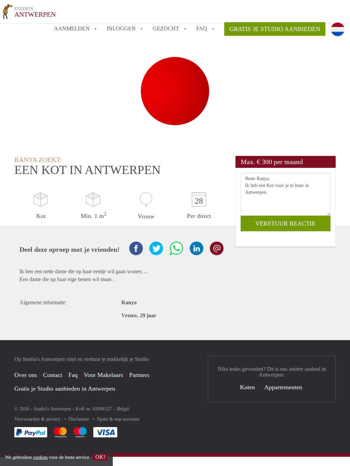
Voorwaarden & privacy (38, 419)
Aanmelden (72, 28)
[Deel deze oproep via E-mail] (217, 248)
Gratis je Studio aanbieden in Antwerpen (64, 388)
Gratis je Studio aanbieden (274, 29)
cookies (40, 457)
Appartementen (283, 387)
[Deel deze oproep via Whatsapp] (176, 248)
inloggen (121, 28)
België (123, 408)
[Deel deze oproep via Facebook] (136, 248)
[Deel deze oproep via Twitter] (156, 248)
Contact (52, 375)
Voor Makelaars (103, 375)
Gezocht (166, 28)
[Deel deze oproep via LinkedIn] (196, 248)
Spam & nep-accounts (118, 419)
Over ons (25, 375)
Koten (247, 387)
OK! (100, 457)
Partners (139, 375)
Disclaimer (79, 419)
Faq (73, 375)
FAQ (201, 28)
